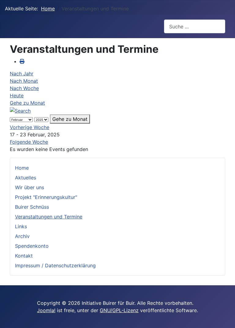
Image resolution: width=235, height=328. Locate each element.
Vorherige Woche (29, 127)
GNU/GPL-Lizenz (119, 310)
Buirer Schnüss (32, 207)
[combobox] (194, 26)
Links (21, 226)
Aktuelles (25, 178)
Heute (17, 95)
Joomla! (46, 310)
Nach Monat (24, 81)
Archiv (22, 236)
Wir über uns (29, 187)
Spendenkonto (32, 246)
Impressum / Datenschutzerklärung (55, 265)
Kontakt (24, 256)
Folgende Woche (29, 142)
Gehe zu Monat (27, 103)
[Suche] (20, 110)
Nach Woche (24, 88)
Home (22, 168)
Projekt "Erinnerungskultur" (46, 197)
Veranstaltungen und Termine (48, 217)
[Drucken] (22, 61)
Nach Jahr (21, 73)
